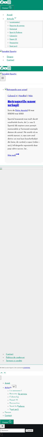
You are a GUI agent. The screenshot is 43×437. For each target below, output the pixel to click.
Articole (8, 388)
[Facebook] (2, 4)
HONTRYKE (26, 367)
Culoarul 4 (13, 36)
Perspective (14, 43)
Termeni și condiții (14, 361)
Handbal (23, 96)
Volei (30, 96)
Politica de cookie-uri (15, 357)
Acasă (9, 15)
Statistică (13, 29)
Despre (10, 57)
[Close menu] (0, 378)
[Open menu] (2, 78)
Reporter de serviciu (17, 26)
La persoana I (15, 22)
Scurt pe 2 (13, 46)
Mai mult (13, 155)
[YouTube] (5, 4)
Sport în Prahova (16, 32)
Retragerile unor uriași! (22, 103)
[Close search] (2, 426)
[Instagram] (9, 4)
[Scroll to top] (1, 373)
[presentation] (24, 89)
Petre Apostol (21, 110)
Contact (10, 60)
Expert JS (13, 39)
